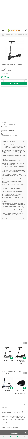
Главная (2, 34)
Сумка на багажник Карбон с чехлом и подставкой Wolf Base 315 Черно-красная (20, 393)
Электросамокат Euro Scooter (8, 361)
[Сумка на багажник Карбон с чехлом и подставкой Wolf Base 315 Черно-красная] (20, 382)
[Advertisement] (14, 14)
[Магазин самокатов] (14, 30)
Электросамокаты (9, 34)
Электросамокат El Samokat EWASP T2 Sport (20, 362)
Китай (15, 34)
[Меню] (2, 30)
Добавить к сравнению (20, 144)
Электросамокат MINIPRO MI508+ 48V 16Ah (8, 392)
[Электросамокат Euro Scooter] (7, 352)
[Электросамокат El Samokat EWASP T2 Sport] (20, 352)
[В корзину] (11, 358)
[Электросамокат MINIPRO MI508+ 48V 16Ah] (7, 382)
